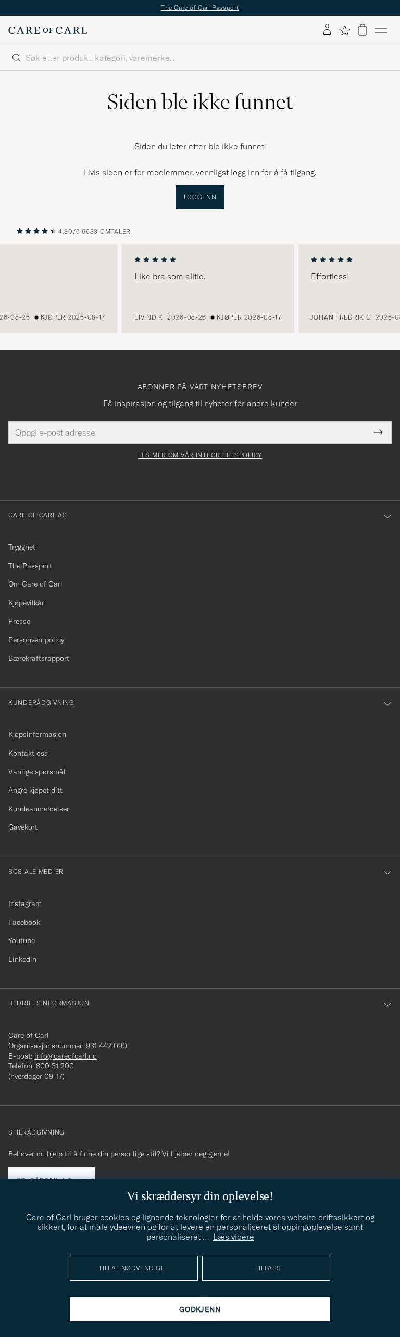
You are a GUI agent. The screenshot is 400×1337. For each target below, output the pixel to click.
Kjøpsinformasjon (37, 734)
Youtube (21, 940)
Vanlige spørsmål (37, 771)
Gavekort (23, 827)
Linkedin (22, 959)
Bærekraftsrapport (38, 658)
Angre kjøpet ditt (35, 790)
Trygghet (21, 547)
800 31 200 (55, 1066)
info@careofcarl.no (65, 1056)
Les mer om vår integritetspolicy (200, 455)
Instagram (25, 903)
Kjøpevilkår (26, 602)
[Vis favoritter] (344, 30)
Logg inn (200, 197)
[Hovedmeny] (381, 30)
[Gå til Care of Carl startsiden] (48, 30)
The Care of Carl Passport (200, 7)
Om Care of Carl (35, 584)
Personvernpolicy (36, 639)
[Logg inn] (327, 30)
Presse (19, 621)
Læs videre (233, 1236)
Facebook (24, 922)
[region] (200, 289)
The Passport (30, 565)
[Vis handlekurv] (362, 30)
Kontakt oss (28, 753)
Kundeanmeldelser (38, 808)
